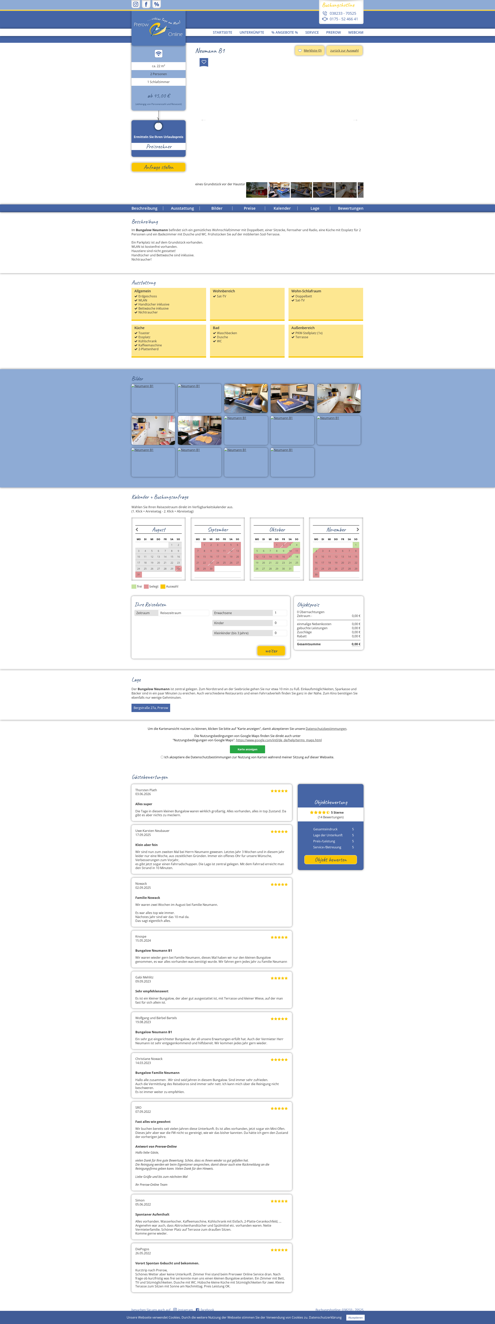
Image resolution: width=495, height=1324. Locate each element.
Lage (315, 208)
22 (277, 562)
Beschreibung (144, 208)
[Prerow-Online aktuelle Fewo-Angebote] (156, 4)
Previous (203, 119)
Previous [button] (203, 189)
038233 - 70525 (353, 1310)
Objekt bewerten (331, 859)
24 (290, 562)
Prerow (333, 32)
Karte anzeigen (247, 749)
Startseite (222, 32)
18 (296, 556)
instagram (185, 1310)
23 (283, 562)
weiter (271, 650)
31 (290, 568)
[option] (279, 119)
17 (290, 556)
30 (283, 568)
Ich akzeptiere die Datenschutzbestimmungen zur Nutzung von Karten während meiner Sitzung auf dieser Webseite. (249, 757)
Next (355, 119)
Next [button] (355, 189)
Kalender (282, 208)
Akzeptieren (355, 1317)
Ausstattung (182, 208)
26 (257, 568)
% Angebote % (284, 32)
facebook (208, 1310)
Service (312, 32)
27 (263, 568)
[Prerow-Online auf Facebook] (146, 4)
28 (270, 568)
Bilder (217, 208)
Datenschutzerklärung (325, 1317)
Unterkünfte (252, 32)
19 (257, 562)
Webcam (356, 32)
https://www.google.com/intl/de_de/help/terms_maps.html (279, 740)
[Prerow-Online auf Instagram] (135, 4)
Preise (250, 208)
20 (263, 562)
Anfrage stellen (158, 167)
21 (270, 562)
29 (277, 568)
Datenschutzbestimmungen (326, 729)
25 (296, 562)
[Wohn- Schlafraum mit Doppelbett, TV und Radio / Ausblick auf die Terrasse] (279, 119)
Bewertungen (351, 208)
